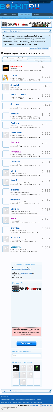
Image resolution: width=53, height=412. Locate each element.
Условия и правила (36, 402)
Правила (36, 14)
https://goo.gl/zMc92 (26, 273)
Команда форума (39, 61)
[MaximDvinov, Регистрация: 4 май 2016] (37, 375)
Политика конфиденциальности (25, 399)
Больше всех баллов (15, 61)
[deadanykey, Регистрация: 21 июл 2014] (22, 382)
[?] (22, 283)
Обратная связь (6, 402)
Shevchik (14, 85)
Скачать (13, 14)
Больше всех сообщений (15, 58)
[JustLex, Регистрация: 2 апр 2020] (37, 368)
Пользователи (25, 15)
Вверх (20, 402)
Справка (26, 402)
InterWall (14, 113)
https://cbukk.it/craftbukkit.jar (21, 269)
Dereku (13, 75)
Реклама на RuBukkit (7, 399)
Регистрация (26, 343)
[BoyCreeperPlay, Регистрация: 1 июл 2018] (30, 375)
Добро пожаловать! (43, 48)
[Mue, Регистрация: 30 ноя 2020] (30, 368)
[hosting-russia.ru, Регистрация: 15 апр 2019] (22, 375)
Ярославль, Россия (32, 116)
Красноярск (29, 126)
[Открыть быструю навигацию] (50, 31)
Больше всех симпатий (39, 58)
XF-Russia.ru (11, 409)
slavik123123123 (18, 94)
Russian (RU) (5, 396)
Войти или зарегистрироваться (39, 2)
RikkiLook (15, 237)
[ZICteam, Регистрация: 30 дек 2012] (30, 382)
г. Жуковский (30, 154)
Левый (13, 180)
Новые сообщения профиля (27, 18)
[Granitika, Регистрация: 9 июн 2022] (22, 368)
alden (13, 171)
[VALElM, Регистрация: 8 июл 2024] (15, 368)
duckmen (14, 190)
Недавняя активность (9, 18)
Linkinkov (15, 161)
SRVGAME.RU (33, 405)
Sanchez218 (16, 132)
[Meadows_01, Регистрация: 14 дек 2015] (15, 382)
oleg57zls (15, 199)
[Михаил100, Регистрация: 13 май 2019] (15, 375)
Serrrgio (14, 104)
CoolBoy (14, 209)
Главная (14, 402)
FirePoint (14, 123)
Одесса (30, 183)
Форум (5, 14)
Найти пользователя (21, 352)
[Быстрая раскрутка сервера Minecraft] (26, 291)
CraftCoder (15, 228)
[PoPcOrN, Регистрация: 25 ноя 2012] (37, 382)
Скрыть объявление (50, 36)
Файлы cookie (33, 48)
